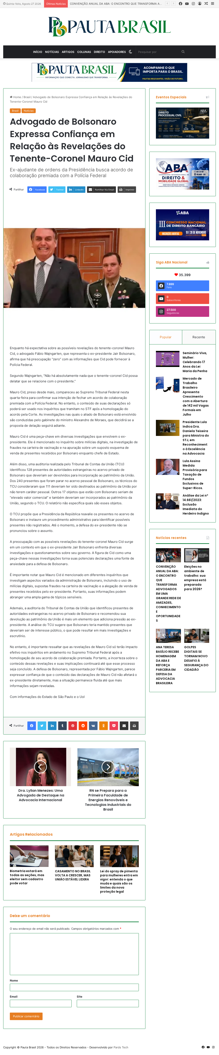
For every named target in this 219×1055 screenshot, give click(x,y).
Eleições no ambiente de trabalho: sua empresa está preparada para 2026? (195, 577)
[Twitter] (42, 725)
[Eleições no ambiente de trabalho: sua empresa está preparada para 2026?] (196, 555)
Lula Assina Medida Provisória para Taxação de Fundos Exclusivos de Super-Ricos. (195, 474)
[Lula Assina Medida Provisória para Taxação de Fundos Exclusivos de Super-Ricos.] (167, 467)
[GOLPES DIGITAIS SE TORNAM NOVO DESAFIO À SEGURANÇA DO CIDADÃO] (196, 636)
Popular (166, 337)
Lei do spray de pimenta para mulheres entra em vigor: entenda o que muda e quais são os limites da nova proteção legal (119, 881)
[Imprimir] (134, 725)
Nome (14, 980)
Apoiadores (117, 52)
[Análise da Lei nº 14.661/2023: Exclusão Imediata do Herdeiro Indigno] (167, 501)
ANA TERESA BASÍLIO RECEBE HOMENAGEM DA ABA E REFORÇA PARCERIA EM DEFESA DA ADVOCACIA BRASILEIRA (167, 665)
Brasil (27, 97)
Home (16, 97)
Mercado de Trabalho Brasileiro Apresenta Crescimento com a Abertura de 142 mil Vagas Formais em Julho (196, 396)
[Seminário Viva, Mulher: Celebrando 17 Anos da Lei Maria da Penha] (167, 359)
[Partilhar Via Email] (124, 725)
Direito (99, 52)
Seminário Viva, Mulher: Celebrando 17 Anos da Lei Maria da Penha (195, 362)
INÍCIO (37, 52)
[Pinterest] (72, 725)
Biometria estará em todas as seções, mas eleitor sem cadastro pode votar (27, 877)
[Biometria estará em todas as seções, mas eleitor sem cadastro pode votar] (29, 856)
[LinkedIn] (52, 725)
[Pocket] (114, 725)
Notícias (52, 52)
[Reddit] (83, 725)
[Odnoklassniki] (103, 725)
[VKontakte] (93, 725)
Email (14, 996)
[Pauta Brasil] (109, 26)
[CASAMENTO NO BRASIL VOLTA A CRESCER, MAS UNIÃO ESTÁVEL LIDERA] (74, 856)
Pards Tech (121, 1047)
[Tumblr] (62, 725)
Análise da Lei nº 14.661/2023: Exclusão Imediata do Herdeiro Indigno (196, 504)
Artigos (68, 52)
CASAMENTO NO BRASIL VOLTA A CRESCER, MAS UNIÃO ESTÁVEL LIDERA (73, 875)
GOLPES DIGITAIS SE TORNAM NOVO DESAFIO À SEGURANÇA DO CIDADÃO (196, 658)
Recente (198, 337)
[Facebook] (31, 725)
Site (79, 996)
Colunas (84, 52)
